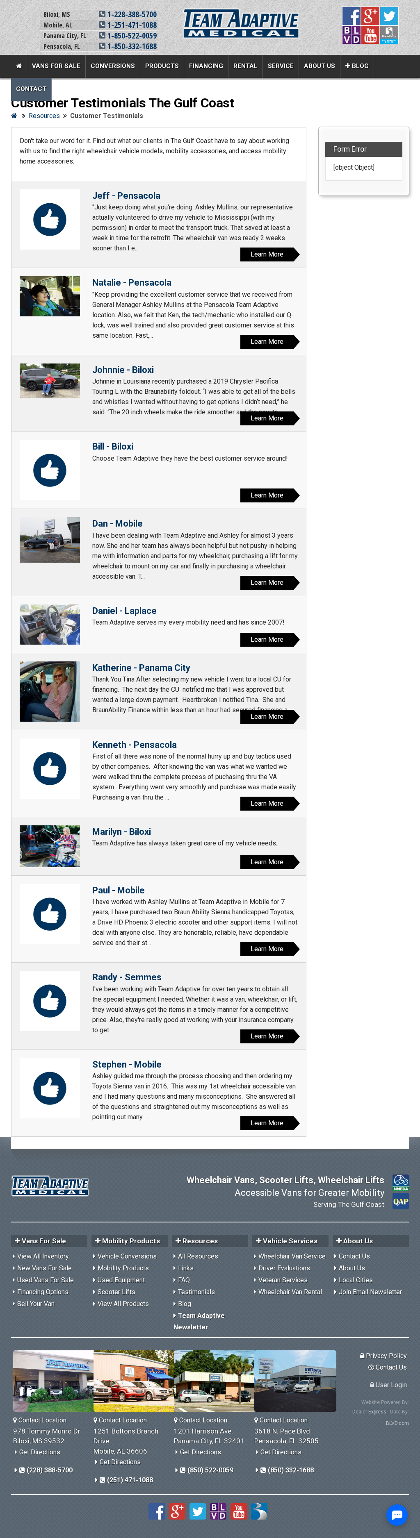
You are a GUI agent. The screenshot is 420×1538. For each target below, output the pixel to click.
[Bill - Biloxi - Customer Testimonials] (50, 470)
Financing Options (42, 1292)
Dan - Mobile (117, 523)
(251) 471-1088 (129, 1480)
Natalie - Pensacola (131, 282)
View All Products (123, 1304)
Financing (206, 66)
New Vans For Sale (44, 1268)
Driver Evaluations (284, 1268)
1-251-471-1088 (131, 24)
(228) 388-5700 (49, 1470)
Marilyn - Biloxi (121, 832)
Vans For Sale (56, 66)
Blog (359, 66)
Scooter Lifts (116, 1292)
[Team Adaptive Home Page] (19, 66)
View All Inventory (43, 1256)
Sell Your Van (36, 1304)
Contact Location (41, 1420)
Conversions (113, 66)
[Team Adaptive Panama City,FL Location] (218, 1381)
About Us (319, 66)
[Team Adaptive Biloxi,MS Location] (57, 1381)
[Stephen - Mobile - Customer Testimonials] (50, 1088)
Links (186, 1268)
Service (281, 66)
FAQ (184, 1280)
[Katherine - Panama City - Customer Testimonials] (50, 691)
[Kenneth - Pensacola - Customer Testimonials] (50, 768)
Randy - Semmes (127, 977)
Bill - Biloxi (112, 446)
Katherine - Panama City (141, 668)
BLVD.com (397, 1423)
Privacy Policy (385, 1356)
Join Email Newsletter (370, 1292)
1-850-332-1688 (131, 46)
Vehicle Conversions (127, 1256)
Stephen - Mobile (127, 1064)
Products (162, 66)
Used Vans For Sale (45, 1280)
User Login (390, 1385)
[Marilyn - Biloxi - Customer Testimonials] (50, 846)
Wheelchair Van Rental (290, 1292)
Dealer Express (369, 1412)
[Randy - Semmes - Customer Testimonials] (50, 1001)
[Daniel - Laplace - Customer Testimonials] (50, 624)
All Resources (198, 1256)
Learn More (267, 254)
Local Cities (356, 1280)
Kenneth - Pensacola (134, 745)
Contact (31, 89)
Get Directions (39, 1452)
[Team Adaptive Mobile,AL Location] (137, 1381)
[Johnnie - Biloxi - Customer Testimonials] (50, 380)
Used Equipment (121, 1280)
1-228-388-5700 (131, 14)
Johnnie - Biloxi (123, 370)
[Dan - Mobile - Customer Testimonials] (50, 539)
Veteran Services (283, 1280)
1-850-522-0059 (131, 35)
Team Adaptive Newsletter (199, 1321)
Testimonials (196, 1292)
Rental (245, 66)
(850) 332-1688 (290, 1470)
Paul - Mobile (118, 890)
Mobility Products (123, 1268)
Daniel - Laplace (124, 611)
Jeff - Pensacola (126, 196)
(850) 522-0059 (209, 1470)
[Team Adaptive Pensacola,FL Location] (298, 1381)
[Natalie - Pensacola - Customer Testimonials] (50, 296)
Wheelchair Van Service (292, 1256)
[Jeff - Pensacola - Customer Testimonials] (50, 219)
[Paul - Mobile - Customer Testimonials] (50, 914)
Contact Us (354, 1256)
